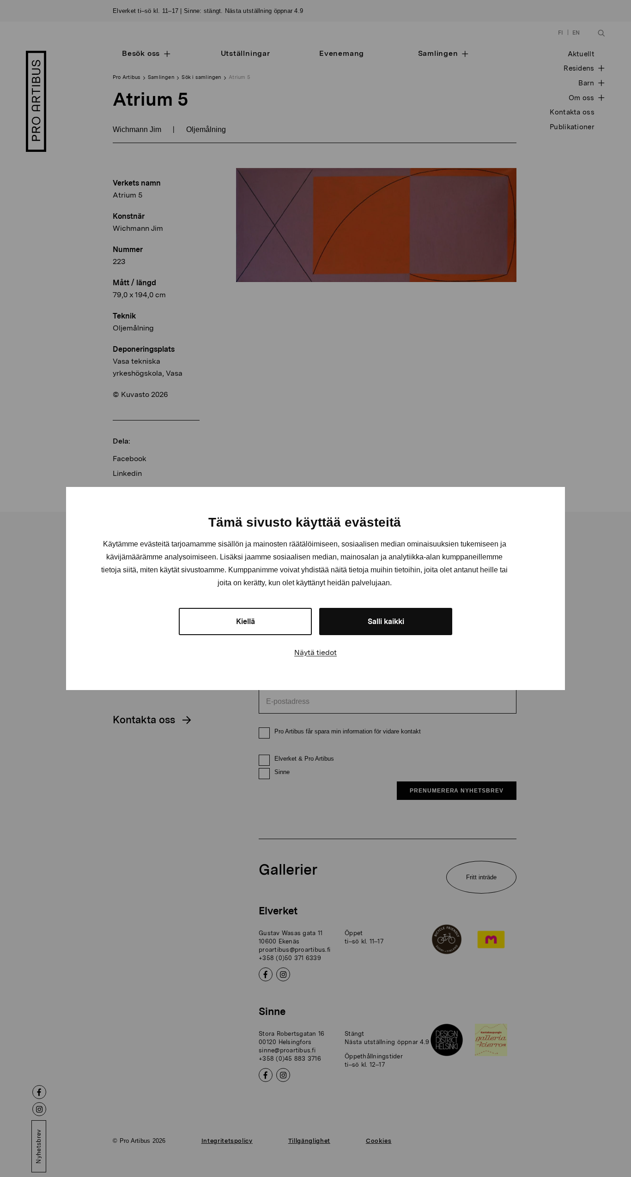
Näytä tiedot (315, 652)
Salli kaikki (386, 621)
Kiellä (245, 621)
